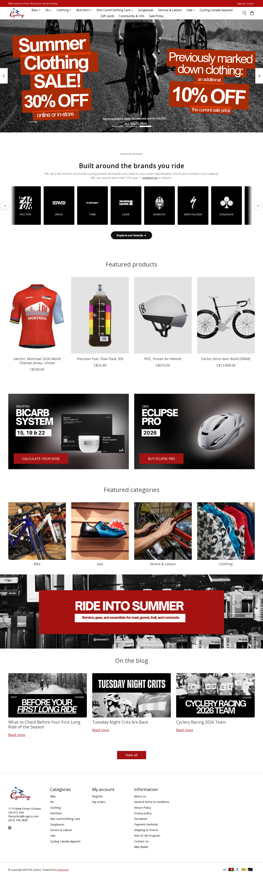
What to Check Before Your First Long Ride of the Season (44, 724)
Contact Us (141, 841)
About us (140, 796)
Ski (52, 802)
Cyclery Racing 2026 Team (201, 722)
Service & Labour (170, 10)
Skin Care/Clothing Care (65, 819)
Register (97, 796)
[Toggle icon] (244, 13)
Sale (100, 564)
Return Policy (142, 807)
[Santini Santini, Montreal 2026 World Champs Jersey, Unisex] (37, 315)
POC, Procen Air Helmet (163, 358)
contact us (149, 178)
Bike (37, 564)
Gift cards (107, 16)
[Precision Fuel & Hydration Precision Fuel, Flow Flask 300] (100, 315)
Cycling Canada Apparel (216, 10)
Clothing (226, 564)
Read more (16, 734)
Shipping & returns (146, 830)
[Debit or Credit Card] (250, 870)
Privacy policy (142, 813)
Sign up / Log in (245, 3)
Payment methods (146, 824)
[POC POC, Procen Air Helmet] (163, 315)
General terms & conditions (151, 802)
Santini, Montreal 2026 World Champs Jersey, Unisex (37, 360)
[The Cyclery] (16, 13)
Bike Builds (141, 847)
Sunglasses (146, 10)
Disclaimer (140, 819)
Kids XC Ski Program (147, 835)
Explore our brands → (131, 235)
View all (132, 755)
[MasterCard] (231, 870)
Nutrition (56, 813)
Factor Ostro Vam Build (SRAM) (225, 358)
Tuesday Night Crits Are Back (120, 722)
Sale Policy (156, 16)
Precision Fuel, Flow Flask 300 (100, 358)
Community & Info (131, 16)
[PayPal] (237, 870)
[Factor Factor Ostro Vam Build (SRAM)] (226, 315)
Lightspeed (62, 869)
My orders (99, 802)
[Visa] (224, 870)
